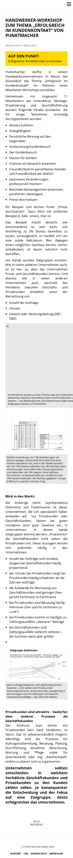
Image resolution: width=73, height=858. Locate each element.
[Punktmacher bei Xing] (46, 840)
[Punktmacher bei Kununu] (41, 840)
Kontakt (16, 853)
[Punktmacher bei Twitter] (29, 840)
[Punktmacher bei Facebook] (18, 840)
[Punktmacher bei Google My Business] (58, 840)
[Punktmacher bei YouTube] (35, 840)
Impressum (56, 853)
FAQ (26, 853)
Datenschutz (39, 853)
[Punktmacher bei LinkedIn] (52, 840)
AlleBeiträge (36, 823)
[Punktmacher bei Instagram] (24, 840)
